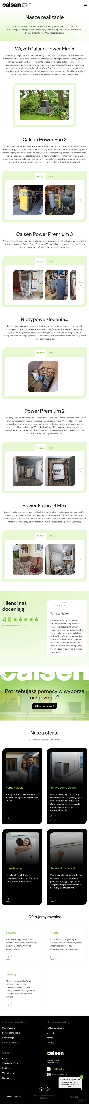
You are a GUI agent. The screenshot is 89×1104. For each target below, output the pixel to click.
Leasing (50, 1042)
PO (51, 176)
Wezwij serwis (8, 1073)
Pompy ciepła (8, 1028)
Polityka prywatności (14, 1096)
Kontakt (6, 1078)
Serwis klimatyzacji (10, 1042)
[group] (28, 200)
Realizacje (6, 1068)
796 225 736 (58, 1069)
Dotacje (50, 1032)
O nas (5, 1058)
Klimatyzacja (8, 1037)
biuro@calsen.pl (59, 1074)
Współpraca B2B (10, 1063)
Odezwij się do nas (43, 706)
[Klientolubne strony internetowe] (74, 1097)
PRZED (40, 176)
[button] (80, 200)
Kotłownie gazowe (55, 1028)
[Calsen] (16, 4)
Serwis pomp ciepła (11, 1032)
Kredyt (50, 1037)
